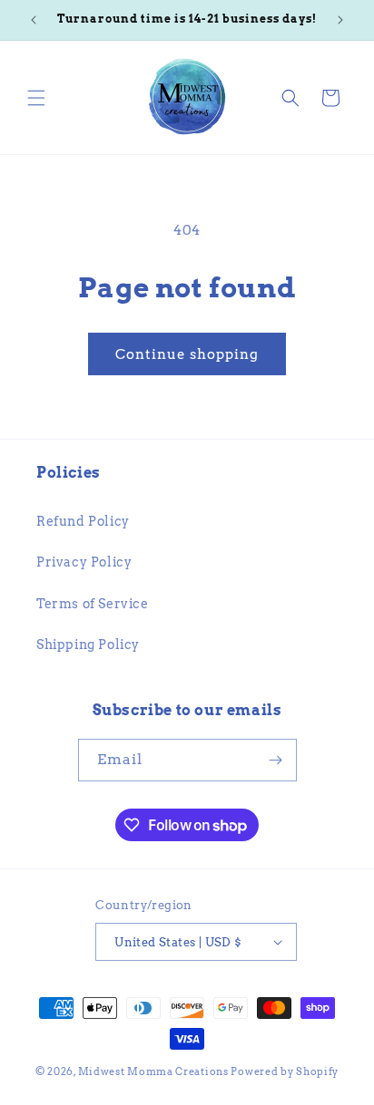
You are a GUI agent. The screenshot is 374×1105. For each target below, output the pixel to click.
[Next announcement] (340, 20)
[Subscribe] (276, 760)
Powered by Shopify (285, 1071)
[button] (36, 98)
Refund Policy (83, 521)
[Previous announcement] (34, 20)
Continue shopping (187, 354)
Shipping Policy (88, 644)
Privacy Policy (84, 562)
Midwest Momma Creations (153, 1071)
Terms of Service (92, 603)
